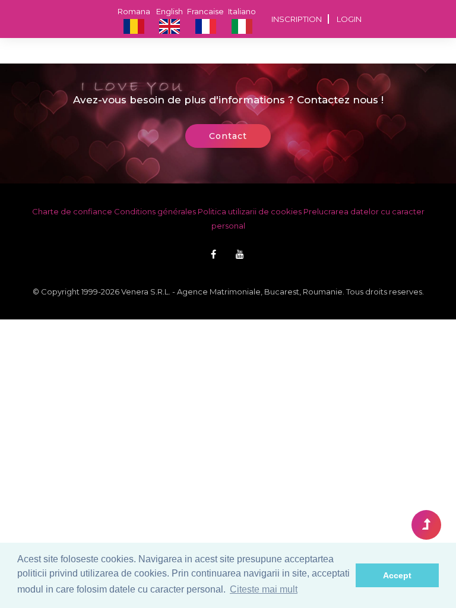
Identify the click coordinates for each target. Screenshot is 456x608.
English (169, 11)
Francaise (205, 11)
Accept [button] (397, 575)
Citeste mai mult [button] (263, 589)
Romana (134, 11)
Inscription (296, 19)
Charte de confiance (72, 211)
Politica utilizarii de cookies (250, 211)
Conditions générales (155, 211)
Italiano (242, 11)
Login (349, 19)
